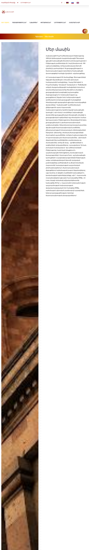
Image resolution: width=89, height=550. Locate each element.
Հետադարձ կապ (74, 22)
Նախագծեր (34, 22)
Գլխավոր (39, 36)
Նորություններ (60, 22)
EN (79, 2)
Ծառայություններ (19, 22)
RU (74, 2)
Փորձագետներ (46, 22)
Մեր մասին (5, 22)
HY (69, 2)
